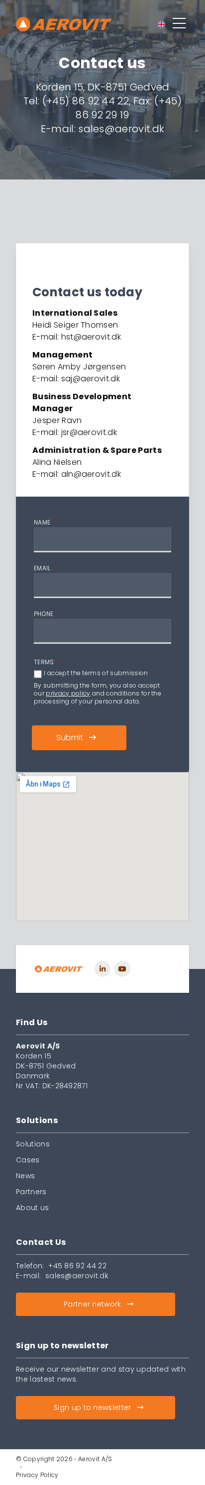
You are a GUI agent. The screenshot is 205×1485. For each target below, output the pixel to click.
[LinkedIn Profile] (102, 969)
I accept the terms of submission (96, 673)
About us (32, 1208)
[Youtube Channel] (122, 969)
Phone (47, 614)
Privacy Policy (37, 1475)
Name (46, 522)
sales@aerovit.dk (76, 1276)
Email (46, 568)
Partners (31, 1192)
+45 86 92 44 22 (77, 1266)
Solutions (33, 1144)
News (25, 1176)
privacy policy (68, 693)
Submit (69, 737)
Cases (28, 1160)
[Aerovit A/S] (59, 968)
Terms (47, 662)
